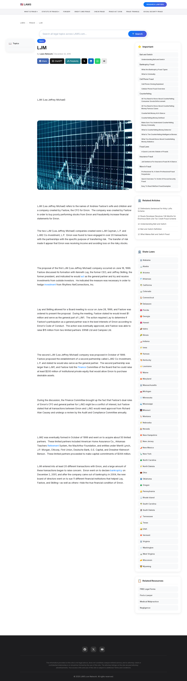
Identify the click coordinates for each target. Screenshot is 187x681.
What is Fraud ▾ (31, 11)
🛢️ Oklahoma (146, 479)
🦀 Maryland (145, 379)
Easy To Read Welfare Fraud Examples (156, 186)
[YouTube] (102, 649)
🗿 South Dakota (147, 510)
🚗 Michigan (145, 391)
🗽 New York (145, 454)
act (82, 276)
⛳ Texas (144, 523)
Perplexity (74, 61)
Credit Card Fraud (82, 11)
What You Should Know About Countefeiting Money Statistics (158, 140)
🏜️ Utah (143, 529)
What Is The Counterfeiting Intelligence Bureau (159, 134)
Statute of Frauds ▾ (50, 11)
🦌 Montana (145, 416)
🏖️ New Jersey (147, 441)
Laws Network (46, 54)
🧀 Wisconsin (146, 560)
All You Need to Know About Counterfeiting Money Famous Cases (157, 107)
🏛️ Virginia (145, 541)
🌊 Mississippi (146, 404)
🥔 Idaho (144, 329)
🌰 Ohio (143, 472)
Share (44, 61)
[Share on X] (84, 61)
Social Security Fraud (153, 11)
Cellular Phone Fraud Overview (153, 89)
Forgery (66, 11)
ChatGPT (58, 61)
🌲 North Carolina (148, 460)
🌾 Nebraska (146, 422)
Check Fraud (99, 11)
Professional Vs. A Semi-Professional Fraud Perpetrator (158, 173)
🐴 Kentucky (145, 360)
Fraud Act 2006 (115, 11)
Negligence (145, 608)
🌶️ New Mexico (147, 447)
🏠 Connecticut (147, 297)
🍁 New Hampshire (148, 435)
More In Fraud (145, 167)
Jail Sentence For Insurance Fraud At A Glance (159, 162)
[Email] (104, 61)
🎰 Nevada (145, 429)
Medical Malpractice (149, 601)
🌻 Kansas (144, 354)
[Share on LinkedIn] (91, 61)
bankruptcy (116, 470)
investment (50, 284)
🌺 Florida (144, 310)
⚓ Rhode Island (147, 497)
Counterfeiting (145, 94)
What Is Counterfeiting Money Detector (156, 130)
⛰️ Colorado (145, 291)
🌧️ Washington (146, 548)
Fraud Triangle (132, 11)
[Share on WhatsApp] (97, 61)
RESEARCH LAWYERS (155, 4)
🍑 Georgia (145, 316)
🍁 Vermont (145, 535)
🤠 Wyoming (145, 566)
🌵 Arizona (145, 272)
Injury (41, 41)
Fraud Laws (144, 147)
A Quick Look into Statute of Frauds (154, 152)
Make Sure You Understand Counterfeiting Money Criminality (157, 124)
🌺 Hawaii (144, 322)
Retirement (53, 445)
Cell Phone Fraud (147, 79)
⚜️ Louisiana (146, 366)
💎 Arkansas (145, 279)
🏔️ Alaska (144, 266)
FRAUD (32, 23)
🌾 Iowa (143, 347)
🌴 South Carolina (148, 504)
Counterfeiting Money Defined (152, 118)
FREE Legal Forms (147, 589)
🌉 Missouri (145, 410)
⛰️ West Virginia (147, 554)
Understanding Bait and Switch (153, 59)
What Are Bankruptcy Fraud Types (154, 69)
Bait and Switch (146, 55)
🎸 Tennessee (146, 516)
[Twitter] (93, 649)
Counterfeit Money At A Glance (153, 113)
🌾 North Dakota (147, 466)
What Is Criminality (148, 74)
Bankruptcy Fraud (147, 64)
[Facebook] (85, 649)
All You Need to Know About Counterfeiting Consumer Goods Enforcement (157, 100)
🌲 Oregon (144, 485)
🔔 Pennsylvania (147, 491)
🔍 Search (137, 34)
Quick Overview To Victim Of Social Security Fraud (158, 180)
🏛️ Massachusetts (148, 385)
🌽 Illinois (144, 335)
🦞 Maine (144, 372)
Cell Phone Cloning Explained (152, 84)
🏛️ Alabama (145, 260)
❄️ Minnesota (146, 398)
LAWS (22, 23)
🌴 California (146, 285)
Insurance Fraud (146, 157)
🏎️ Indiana (144, 341)
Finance (82, 367)
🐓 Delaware (145, 304)
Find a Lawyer (146, 595)
